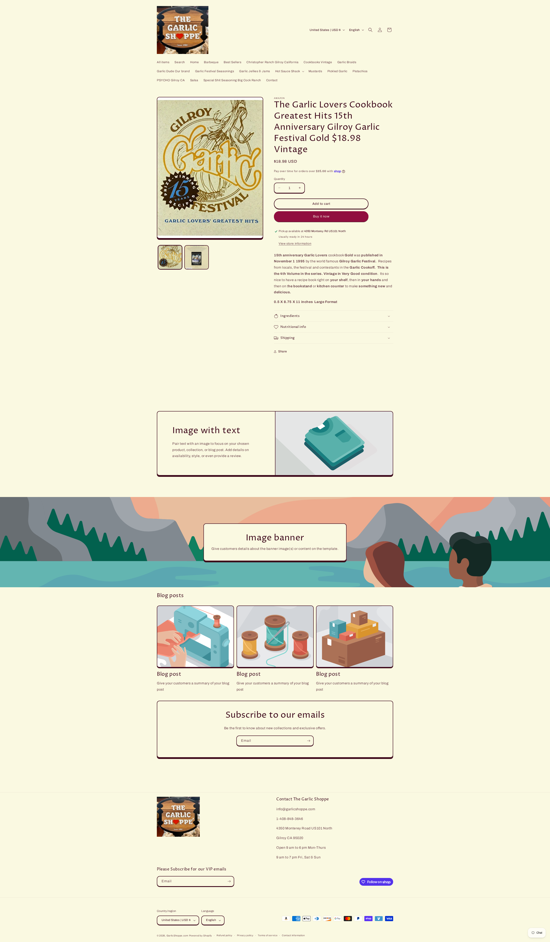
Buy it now (321, 216)
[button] (289, 71)
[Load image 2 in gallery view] (196, 257)
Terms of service (267, 935)
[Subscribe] (308, 741)
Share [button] (282, 351)
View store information (295, 243)
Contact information (293, 935)
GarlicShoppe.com (177, 935)
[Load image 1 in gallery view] (170, 257)
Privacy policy (245, 935)
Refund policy (224, 935)
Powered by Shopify (200, 935)
